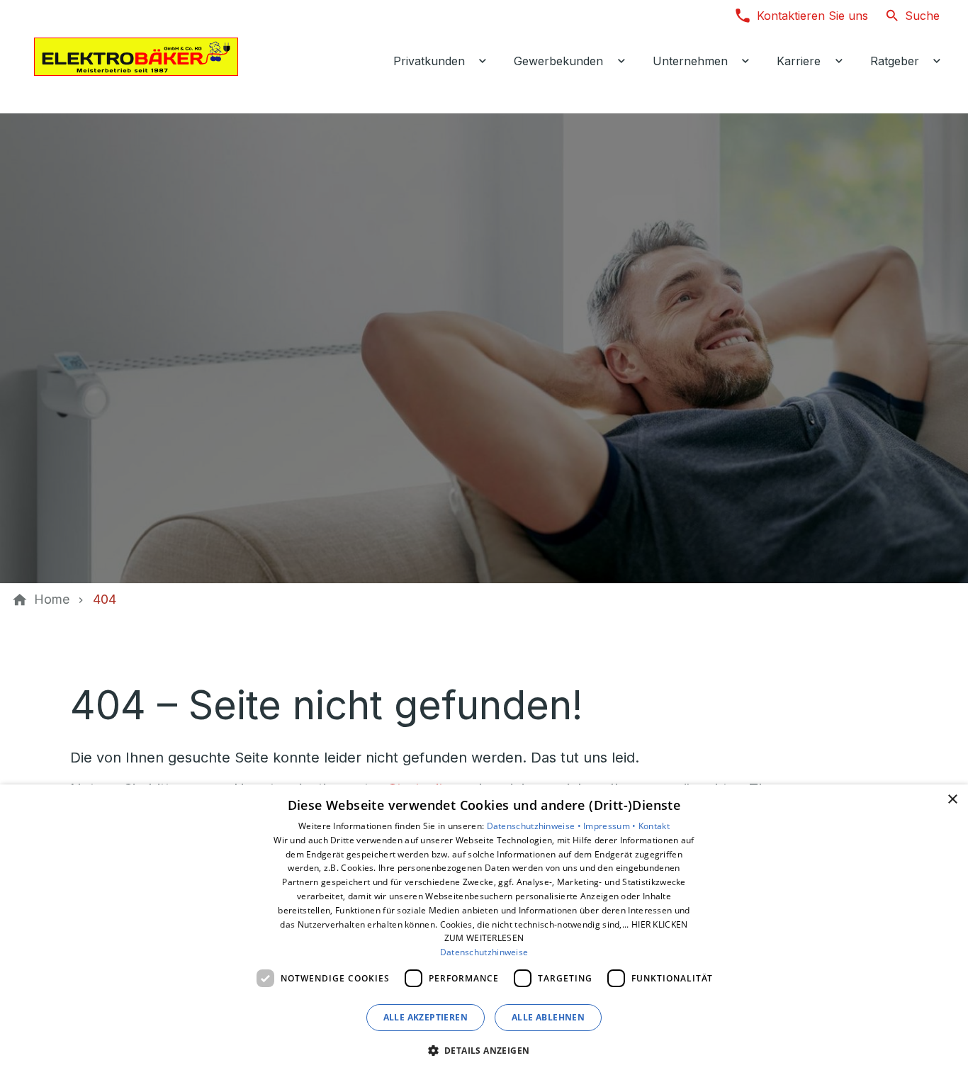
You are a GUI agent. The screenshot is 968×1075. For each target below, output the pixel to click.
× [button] (952, 799)
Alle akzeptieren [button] (425, 1017)
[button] (484, 1050)
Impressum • (610, 826)
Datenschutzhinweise (484, 952)
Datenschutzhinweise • (535, 826)
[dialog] (484, 929)
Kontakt (654, 826)
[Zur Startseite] (136, 56)
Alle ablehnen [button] (548, 1017)
